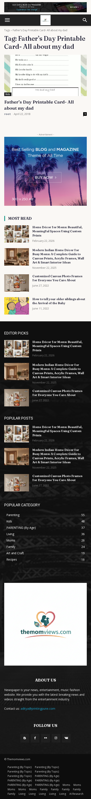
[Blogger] (25, 738)
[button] (7, 20)
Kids (8, 94)
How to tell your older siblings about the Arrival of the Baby (58, 301)
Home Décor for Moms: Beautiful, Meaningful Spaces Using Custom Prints (57, 231)
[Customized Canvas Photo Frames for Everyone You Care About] (16, 283)
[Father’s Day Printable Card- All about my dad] (45, 75)
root (7, 114)
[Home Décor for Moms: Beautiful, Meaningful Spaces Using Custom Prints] (16, 234)
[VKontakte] (66, 738)
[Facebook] (35, 738)
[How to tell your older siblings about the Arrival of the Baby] (16, 306)
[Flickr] (45, 738)
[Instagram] (56, 738)
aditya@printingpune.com (38, 709)
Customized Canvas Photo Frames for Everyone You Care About (57, 278)
